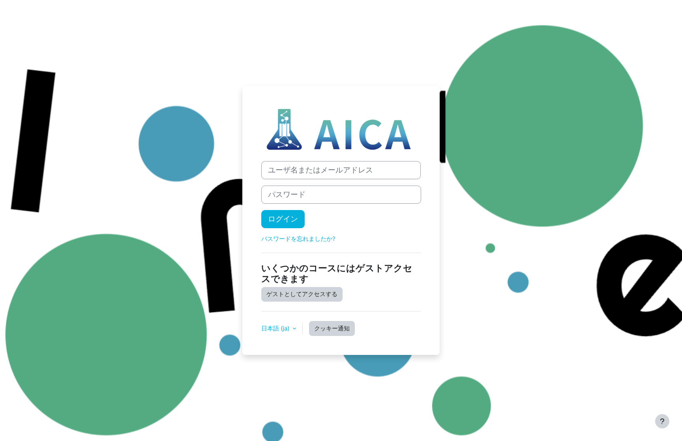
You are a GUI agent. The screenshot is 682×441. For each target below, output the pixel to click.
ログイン (283, 218)
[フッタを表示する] (662, 421)
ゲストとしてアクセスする (301, 294)
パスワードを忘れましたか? (298, 238)
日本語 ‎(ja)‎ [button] (276, 328)
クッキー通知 (332, 328)
